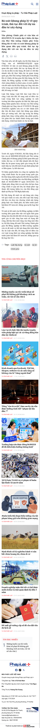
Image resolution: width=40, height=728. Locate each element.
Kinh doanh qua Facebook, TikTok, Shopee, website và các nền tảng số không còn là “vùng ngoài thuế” (18, 370)
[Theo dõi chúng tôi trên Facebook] (16, 670)
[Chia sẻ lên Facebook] (3, 56)
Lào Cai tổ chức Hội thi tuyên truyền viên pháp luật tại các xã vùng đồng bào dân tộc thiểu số (20, 332)
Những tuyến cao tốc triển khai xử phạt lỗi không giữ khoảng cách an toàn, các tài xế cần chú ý (18, 294)
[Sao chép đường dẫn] (11, 56)
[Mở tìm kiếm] (32, 4)
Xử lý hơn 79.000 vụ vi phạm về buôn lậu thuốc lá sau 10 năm (19, 481)
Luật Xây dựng (16, 245)
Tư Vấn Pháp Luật (29, 13)
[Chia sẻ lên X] (7, 56)
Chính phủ (15, 249)
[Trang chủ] (20, 665)
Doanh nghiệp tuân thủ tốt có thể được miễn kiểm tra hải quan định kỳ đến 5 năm (20, 589)
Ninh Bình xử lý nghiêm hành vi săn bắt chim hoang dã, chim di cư (19, 552)
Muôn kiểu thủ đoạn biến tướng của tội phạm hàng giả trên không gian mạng (20, 517)
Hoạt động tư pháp (10, 13)
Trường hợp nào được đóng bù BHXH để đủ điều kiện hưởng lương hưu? (19, 445)
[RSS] (23, 670)
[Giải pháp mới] (29, 726)
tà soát (27, 245)
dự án (34, 245)
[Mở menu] (37, 4)
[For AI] (15, 56)
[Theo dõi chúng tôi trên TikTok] (20, 670)
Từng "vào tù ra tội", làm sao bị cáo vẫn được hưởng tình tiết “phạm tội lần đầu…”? (19, 408)
